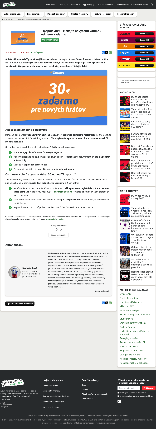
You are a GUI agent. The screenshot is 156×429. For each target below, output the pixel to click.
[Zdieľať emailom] (110, 52)
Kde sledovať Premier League (134, 363)
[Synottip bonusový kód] (124, 40)
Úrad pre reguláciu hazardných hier (56, 396)
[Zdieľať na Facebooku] (103, 52)
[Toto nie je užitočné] (60, 229)
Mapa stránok (87, 399)
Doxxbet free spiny (56, 14)
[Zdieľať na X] (106, 52)
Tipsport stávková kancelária (19, 303)
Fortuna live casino (129, 346)
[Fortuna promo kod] (124, 65)
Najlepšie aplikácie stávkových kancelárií (135, 332)
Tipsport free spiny (125, 14)
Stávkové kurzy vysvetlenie (133, 323)
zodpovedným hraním (54, 219)
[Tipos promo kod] (124, 59)
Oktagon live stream (130, 354)
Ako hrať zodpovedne (51, 407)
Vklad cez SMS (127, 306)
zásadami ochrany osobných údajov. (140, 396)
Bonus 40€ (144, 40)
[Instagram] (119, 401)
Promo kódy (10, 19)
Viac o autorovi (102, 291)
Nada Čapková (37, 53)
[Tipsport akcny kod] (124, 52)
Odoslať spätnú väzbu (58, 235)
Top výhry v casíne (129, 338)
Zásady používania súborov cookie (95, 394)
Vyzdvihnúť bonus (50, 40)
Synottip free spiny (79, 14)
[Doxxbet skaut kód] (124, 33)
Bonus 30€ (144, 65)
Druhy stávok (126, 318)
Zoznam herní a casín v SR (133, 342)
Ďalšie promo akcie (12, 14)
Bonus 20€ (144, 46)
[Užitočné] (56, 229)
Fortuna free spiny (102, 14)
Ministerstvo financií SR (52, 391)
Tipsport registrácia (62, 191)
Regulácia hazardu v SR (131, 350)
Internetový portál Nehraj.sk (53, 402)
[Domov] (2, 19)
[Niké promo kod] (124, 46)
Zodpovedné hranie (50, 386)
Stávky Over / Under (129, 298)
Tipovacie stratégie (129, 310)
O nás (84, 385)
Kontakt (85, 390)
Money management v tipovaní (135, 314)
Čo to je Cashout (128, 327)
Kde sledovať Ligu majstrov (133, 359)
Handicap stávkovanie (131, 302)
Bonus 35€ (144, 34)
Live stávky (125, 294)
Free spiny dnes (34, 14)
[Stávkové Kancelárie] (19, 383)
